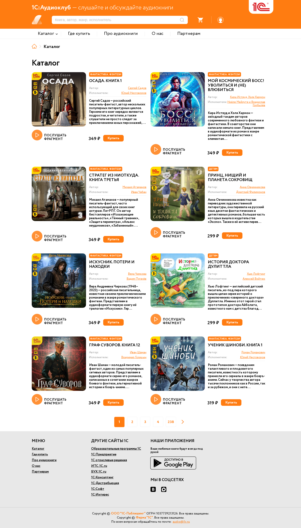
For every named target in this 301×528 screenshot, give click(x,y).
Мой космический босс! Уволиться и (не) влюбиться (236, 85)
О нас (36, 466)
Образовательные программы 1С (116, 448)
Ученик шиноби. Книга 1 (235, 345)
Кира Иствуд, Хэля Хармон (247, 97)
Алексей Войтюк (254, 279)
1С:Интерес (100, 494)
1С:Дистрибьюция (105, 483)
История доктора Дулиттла (228, 264)
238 (171, 422)
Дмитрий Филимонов (250, 192)
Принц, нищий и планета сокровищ (230, 177)
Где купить (40, 454)
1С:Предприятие (103, 454)
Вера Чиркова (137, 274)
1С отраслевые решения (109, 460)
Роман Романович (253, 352)
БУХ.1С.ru (98, 471)
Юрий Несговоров (133, 93)
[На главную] (34, 46)
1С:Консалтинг (102, 477)
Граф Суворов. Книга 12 (114, 345)
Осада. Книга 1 (105, 81)
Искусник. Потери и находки (112, 264)
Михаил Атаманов (134, 187)
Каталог (38, 448)
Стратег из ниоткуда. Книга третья (114, 177)
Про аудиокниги (44, 460)
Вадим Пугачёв (136, 279)
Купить (113, 138)
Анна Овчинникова (252, 187)
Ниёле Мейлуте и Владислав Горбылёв (246, 103)
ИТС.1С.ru (99, 466)
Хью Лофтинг (256, 274)
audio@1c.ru (181, 521)
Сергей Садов (137, 88)
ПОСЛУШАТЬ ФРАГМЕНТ (55, 137)
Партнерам (40, 471)
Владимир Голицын (133, 357)
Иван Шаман (138, 352)
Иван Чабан (138, 192)
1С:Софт (97, 489)
